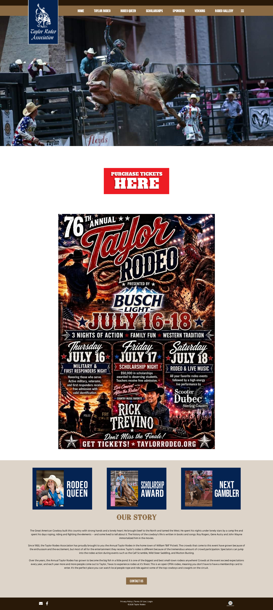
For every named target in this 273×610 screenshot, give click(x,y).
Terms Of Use (140, 602)
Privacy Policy (126, 602)
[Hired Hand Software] (230, 605)
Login (150, 602)
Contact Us (136, 581)
